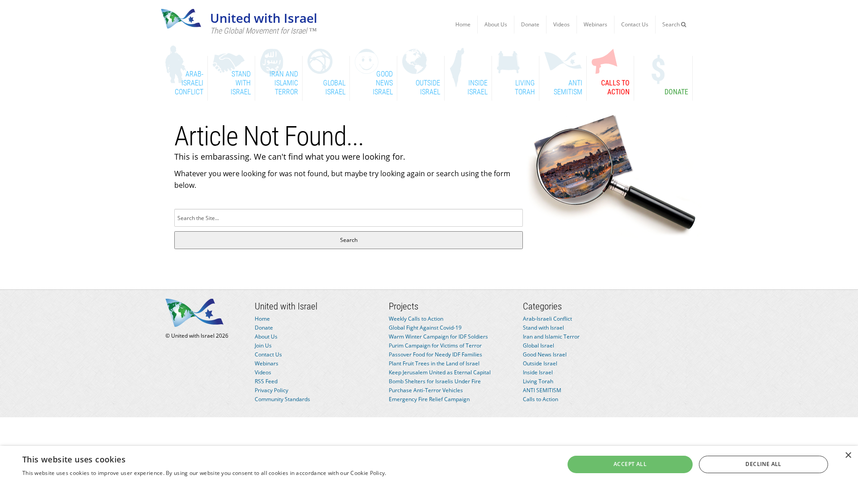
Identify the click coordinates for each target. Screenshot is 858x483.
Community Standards (282, 399)
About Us (495, 24)
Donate (530, 24)
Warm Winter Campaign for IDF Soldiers (438, 336)
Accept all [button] (630, 464)
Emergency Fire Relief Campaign (429, 399)
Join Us (263, 345)
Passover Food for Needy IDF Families (435, 354)
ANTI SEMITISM (542, 390)
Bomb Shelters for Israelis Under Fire (435, 381)
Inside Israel (538, 372)
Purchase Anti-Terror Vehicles (426, 390)
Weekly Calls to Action (416, 318)
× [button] (848, 455)
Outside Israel (540, 363)
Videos (561, 24)
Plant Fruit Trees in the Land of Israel (434, 363)
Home (463, 24)
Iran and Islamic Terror (551, 336)
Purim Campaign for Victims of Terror (435, 345)
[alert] (429, 464)
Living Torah (538, 381)
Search (671, 24)
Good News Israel (545, 354)
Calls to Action (540, 399)
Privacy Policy (271, 390)
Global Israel (538, 345)
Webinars (595, 24)
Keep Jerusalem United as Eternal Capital (440, 372)
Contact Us (634, 24)
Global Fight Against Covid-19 (425, 327)
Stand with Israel (543, 327)
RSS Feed (266, 381)
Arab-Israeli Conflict (547, 318)
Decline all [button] (763, 464)
